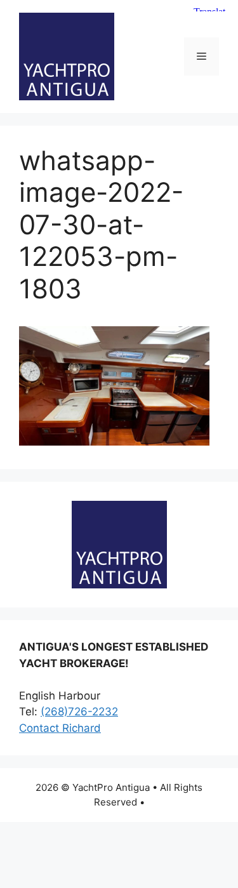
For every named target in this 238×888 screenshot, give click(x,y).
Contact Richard (60, 728)
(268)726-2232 (79, 711)
